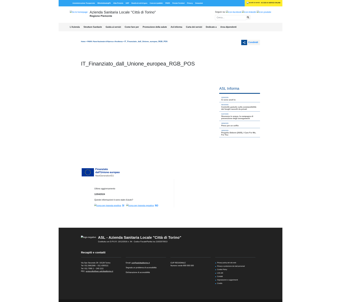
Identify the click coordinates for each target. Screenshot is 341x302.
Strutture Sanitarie (93, 27)
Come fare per (132, 27)
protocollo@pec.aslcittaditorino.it (99, 271)
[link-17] (233, 12)
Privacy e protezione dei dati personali (231, 266)
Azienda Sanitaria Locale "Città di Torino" (123, 12)
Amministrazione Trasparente (83, 3)
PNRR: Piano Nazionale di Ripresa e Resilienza (105, 41)
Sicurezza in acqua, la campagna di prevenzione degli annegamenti (237, 117)
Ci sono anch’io (228, 100)
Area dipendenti (228, 27)
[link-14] (79, 12)
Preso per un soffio (230, 126)
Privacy (190, 3)
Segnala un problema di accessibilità (141, 267)
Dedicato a (211, 27)
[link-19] (264, 12)
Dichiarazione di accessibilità (138, 272)
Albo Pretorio (118, 3)
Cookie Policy (222, 269)
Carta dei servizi (194, 27)
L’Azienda (75, 27)
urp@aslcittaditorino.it (140, 263)
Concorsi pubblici (156, 3)
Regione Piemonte (101, 15)
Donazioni (199, 3)
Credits (219, 283)
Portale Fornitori (178, 3)
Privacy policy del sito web (226, 263)
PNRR (167, 3)
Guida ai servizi (113, 27)
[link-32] (101, 172)
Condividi (253, 42)
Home (83, 41)
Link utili (220, 273)
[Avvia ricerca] (248, 17)
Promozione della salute (155, 27)
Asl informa (176, 27)
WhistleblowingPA (104, 3)
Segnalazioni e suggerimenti (227, 280)
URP (127, 3)
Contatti (220, 276)
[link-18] (249, 12)
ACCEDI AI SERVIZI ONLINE (270, 2)
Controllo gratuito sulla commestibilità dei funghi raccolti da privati (238, 108)
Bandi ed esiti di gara (139, 3)
